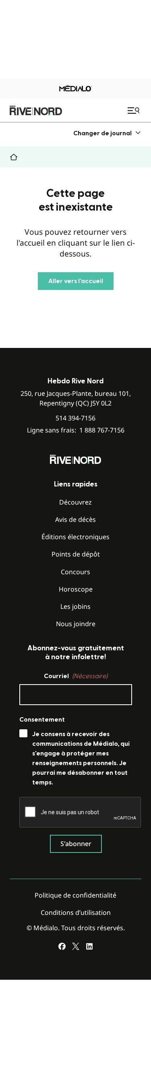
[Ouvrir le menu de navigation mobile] (134, 110)
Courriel (76, 676)
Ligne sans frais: (75, 430)
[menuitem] (107, 133)
